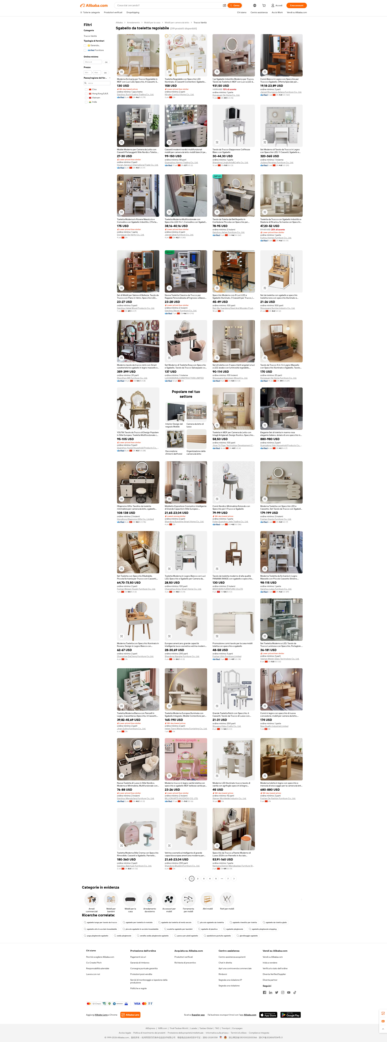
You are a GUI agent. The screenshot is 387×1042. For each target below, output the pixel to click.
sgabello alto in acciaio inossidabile (102, 929)
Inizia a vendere (270, 962)
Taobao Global (206, 1028)
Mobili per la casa (152, 22)
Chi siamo (91, 950)
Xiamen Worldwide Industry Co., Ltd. (229, 798)
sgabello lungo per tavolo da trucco (102, 922)
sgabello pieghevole (234, 929)
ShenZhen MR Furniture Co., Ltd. (132, 378)
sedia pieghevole (124, 936)
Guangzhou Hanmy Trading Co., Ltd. (181, 162)
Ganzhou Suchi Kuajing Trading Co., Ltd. (135, 94)
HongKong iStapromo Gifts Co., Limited (135, 519)
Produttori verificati (183, 957)
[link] (383, 1013)
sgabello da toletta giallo (276, 922)
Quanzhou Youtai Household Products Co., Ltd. (138, 448)
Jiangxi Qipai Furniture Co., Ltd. (179, 234)
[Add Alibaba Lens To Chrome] (130, 1015)
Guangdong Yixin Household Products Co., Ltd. (281, 445)
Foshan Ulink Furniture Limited (227, 656)
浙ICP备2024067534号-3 (271, 1037)
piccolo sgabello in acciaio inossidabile (142, 929)
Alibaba (119, 22)
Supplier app (198, 1015)
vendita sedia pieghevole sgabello (154, 936)
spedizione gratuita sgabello (219, 936)
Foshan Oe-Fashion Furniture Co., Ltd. (278, 798)
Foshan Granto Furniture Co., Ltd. (275, 519)
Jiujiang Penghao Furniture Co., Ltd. (276, 162)
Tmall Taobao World (179, 1028)
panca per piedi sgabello (187, 936)
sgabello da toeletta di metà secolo (176, 922)
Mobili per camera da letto (177, 22)
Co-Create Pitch (94, 962)
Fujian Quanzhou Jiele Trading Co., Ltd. (230, 521)
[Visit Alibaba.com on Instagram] (283, 992)
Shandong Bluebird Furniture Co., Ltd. (182, 866)
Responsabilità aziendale (97, 968)
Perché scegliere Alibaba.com (100, 957)
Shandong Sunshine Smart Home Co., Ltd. (184, 521)
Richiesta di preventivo (185, 962)
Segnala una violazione (229, 985)
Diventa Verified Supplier (274, 974)
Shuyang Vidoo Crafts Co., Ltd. (227, 726)
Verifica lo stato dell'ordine (275, 968)
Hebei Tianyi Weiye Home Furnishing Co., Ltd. (186, 728)
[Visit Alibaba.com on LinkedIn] (270, 992)
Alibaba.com (250, 1015)
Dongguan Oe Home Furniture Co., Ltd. (278, 378)
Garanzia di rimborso (139, 962)
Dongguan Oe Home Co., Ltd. (226, 95)
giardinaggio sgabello (249, 936)
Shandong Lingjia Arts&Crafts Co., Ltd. (230, 162)
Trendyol (226, 1028)
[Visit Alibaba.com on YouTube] (289, 992)
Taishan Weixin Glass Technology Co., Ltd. (279, 659)
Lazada (193, 1028)
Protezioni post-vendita (141, 974)
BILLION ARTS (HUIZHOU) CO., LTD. (181, 798)
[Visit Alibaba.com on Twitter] (276, 992)
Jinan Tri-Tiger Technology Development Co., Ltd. (234, 445)
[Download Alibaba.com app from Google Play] (290, 1015)
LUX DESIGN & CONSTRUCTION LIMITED (184, 378)
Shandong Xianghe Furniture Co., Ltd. (182, 656)
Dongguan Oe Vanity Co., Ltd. (130, 234)
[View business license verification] (220, 1037)
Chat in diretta (225, 962)
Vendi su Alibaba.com (273, 957)
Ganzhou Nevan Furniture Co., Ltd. (181, 310)
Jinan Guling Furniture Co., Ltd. (131, 728)
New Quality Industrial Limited (274, 726)
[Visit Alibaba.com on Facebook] (264, 992)
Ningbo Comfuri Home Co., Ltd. (179, 94)
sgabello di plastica (209, 929)
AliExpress (150, 1028)
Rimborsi (223, 974)
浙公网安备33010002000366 (243, 1037)
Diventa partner (270, 980)
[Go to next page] (234, 878)
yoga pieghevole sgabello (97, 936)
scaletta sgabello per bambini (179, 929)
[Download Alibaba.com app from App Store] (268, 1015)
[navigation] (97, 451)
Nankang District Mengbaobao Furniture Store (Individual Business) (234, 866)
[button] (224, 5)
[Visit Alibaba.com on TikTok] (295, 992)
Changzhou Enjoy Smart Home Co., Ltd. (183, 589)
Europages (237, 1028)
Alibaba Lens (101, 1015)
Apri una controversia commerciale (235, 968)
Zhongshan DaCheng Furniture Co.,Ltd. (135, 656)
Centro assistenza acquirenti (232, 957)
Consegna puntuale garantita (144, 968)
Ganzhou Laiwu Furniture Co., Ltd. (276, 589)
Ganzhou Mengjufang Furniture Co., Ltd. (135, 798)
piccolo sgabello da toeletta (212, 922)
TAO (217, 1028)
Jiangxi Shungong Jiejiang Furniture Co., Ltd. (281, 92)
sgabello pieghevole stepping (264, 929)
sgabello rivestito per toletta (245, 922)
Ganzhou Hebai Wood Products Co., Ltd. (135, 308)
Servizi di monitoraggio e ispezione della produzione (148, 981)
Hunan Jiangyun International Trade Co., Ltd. (137, 165)
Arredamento (133, 22)
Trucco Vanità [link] (200, 22)
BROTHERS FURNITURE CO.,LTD (228, 589)
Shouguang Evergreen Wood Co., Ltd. (230, 378)
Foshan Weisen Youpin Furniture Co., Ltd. (136, 589)
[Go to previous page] (185, 878)
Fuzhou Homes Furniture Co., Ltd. (275, 238)
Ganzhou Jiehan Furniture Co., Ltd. (229, 232)
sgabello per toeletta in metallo (139, 922)
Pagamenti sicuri (138, 957)
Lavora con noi (93, 974)
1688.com (162, 1028)
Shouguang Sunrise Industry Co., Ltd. (277, 308)
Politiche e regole (138, 988)
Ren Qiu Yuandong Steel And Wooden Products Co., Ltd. (234, 308)
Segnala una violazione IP (230, 980)
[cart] (264, 6)
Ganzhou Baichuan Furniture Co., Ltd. (134, 866)
